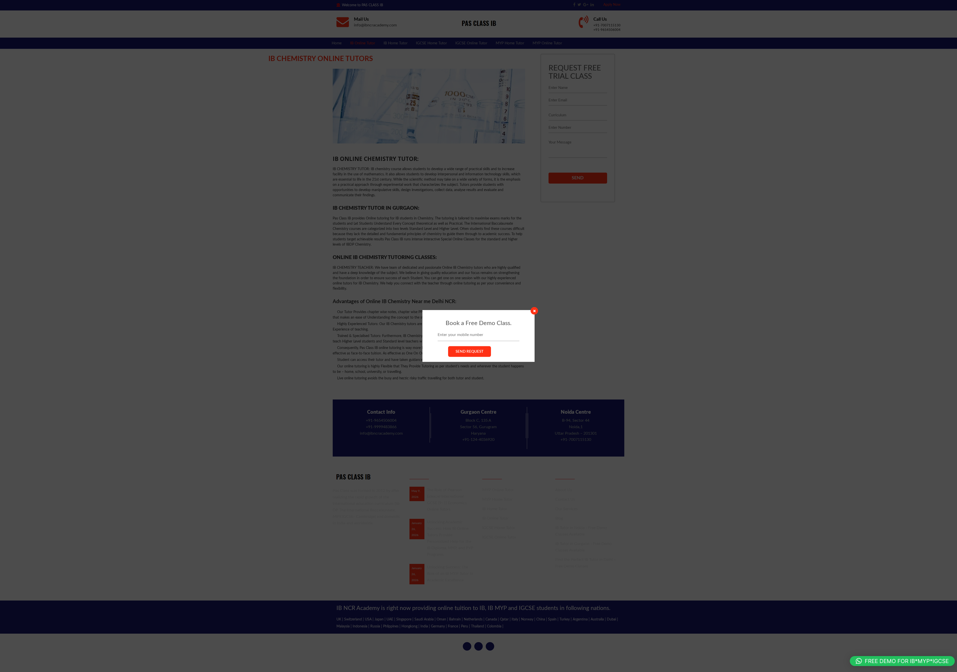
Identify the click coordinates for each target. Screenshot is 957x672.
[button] (902, 661)
